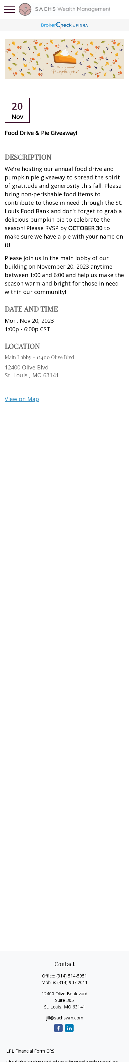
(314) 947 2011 (72, 982)
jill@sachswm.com (64, 1018)
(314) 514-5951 (71, 976)
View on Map (22, 399)
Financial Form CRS (34, 1051)
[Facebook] (58, 1028)
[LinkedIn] (69, 1028)
